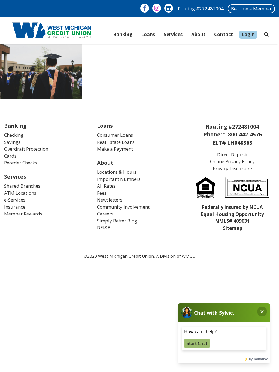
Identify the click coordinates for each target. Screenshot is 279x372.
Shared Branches (22, 186)
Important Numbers (119, 179)
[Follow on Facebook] (144, 8)
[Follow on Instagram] (156, 8)
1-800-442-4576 (242, 134)
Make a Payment (115, 149)
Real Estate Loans (116, 142)
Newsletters (109, 200)
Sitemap (232, 228)
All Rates (106, 186)
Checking (13, 135)
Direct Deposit (232, 154)
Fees (102, 193)
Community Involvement (123, 207)
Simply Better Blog (117, 221)
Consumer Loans (115, 135)
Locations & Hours (117, 172)
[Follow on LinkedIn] (168, 8)
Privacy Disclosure (232, 168)
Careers (105, 214)
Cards (10, 156)
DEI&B (104, 227)
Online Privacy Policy (232, 161)
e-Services (14, 200)
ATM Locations (20, 193)
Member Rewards (23, 214)
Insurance (14, 207)
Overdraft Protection (26, 149)
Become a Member (251, 8)
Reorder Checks (20, 163)
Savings (12, 142)
